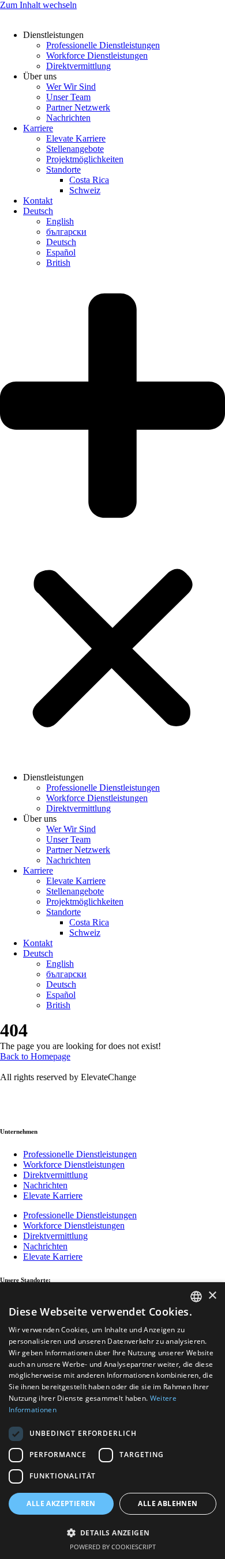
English (60, 221)
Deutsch (38, 211)
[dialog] (112, 1420)
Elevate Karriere (76, 138)
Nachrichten (68, 118)
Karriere (38, 128)
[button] (112, 520)
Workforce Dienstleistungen (97, 55)
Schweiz (84, 190)
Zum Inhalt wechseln (38, 5)
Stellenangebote (75, 149)
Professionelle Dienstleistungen (103, 45)
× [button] (212, 1295)
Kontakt (37, 200)
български (66, 232)
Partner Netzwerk (78, 107)
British (58, 263)
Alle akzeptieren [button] (61, 1503)
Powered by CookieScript (113, 1546)
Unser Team (68, 97)
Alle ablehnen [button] (167, 1503)
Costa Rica (89, 180)
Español (61, 252)
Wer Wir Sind (71, 87)
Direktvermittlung (78, 66)
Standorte (63, 169)
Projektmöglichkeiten (84, 159)
